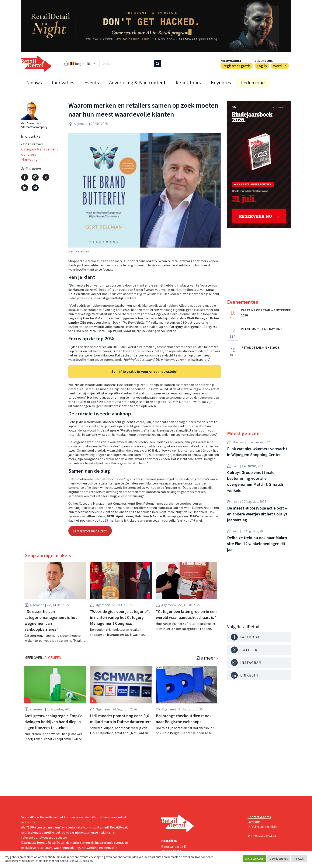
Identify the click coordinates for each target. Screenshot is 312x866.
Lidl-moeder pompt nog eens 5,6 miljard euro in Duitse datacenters (121, 718)
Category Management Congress (39, 152)
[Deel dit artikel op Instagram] (35, 177)
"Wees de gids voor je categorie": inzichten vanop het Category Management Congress (120, 617)
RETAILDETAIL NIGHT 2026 (260, 347)
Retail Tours (188, 82)
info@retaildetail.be (262, 826)
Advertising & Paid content (137, 82)
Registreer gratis (236, 65)
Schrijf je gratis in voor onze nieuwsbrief (144, 371)
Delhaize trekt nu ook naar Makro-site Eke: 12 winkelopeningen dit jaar (257, 543)
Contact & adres (259, 817)
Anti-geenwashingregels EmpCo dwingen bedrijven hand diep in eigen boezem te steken (53, 721)
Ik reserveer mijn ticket (90, 531)
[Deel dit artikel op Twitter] (45, 177)
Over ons (254, 822)
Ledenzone (264, 60)
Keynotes (221, 82)
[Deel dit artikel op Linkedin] (24, 187)
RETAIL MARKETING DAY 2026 (261, 329)
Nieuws (34, 82)
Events (91, 82)
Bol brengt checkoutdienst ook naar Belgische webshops (184, 718)
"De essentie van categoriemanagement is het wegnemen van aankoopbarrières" (50, 620)
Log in (262, 65)
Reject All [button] (299, 858)
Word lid (280, 65)
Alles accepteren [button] (254, 858)
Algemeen (81, 123)
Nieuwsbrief (231, 60)
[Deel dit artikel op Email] (35, 187)
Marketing (29, 159)
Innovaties (63, 82)
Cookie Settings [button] (279, 858)
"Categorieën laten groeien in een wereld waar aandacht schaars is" (186, 614)
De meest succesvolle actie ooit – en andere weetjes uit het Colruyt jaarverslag (257, 513)
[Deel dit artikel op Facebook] (24, 177)
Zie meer (205, 658)
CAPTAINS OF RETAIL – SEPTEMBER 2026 (266, 312)
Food (236, 466)
